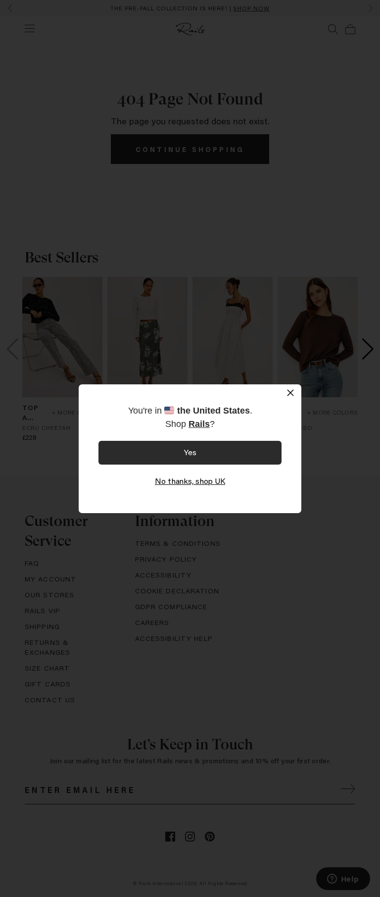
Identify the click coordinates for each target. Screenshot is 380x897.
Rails (199, 424)
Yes (190, 452)
